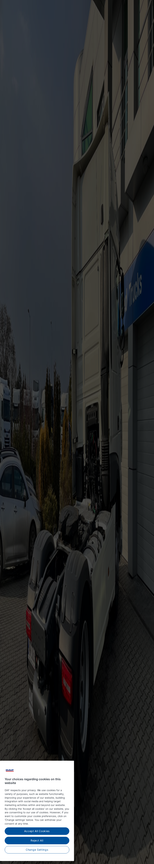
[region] (37, 811)
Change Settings (37, 849)
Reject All (37, 840)
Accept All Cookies (37, 831)
